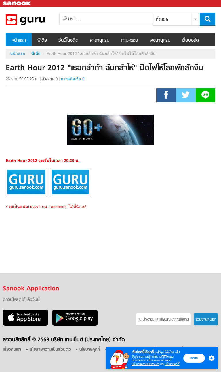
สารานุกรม (99, 40)
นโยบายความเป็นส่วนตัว (145, 364)
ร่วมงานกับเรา (205, 319)
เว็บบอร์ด (190, 40)
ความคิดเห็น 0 (72, 79)
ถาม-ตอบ (129, 40)
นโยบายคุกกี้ (172, 364)
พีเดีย (42, 40)
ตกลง (194, 358)
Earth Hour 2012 (36, 20)
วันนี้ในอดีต (68, 40)
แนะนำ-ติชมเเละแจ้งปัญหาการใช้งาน (163, 319)
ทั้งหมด (162, 19)
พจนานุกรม (160, 40)
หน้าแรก (19, 40)
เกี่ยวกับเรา (12, 349)
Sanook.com (17, 3)
